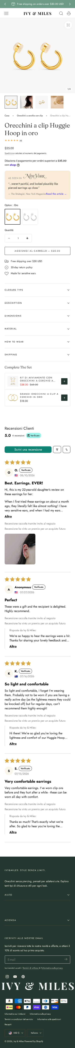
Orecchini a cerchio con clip (30, 115)
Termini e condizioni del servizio (19, 1019)
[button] (6, 13)
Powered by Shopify (33, 1041)
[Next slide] (70, 4)
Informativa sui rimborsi (15, 1013)
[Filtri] (57, 449)
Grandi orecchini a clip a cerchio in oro (39, 395)
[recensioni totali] (37, 140)
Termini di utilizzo (31, 968)
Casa (7, 115)
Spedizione (9, 153)
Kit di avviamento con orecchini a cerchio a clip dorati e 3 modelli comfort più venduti (36, 379)
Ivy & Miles (19, 1041)
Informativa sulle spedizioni (49, 1019)
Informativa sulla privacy (52, 968)
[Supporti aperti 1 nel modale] (68, 25)
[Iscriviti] (65, 959)
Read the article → (56, 194)
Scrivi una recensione (28, 449)
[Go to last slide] (5, 4)
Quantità (9, 230)
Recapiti (8, 1024)
